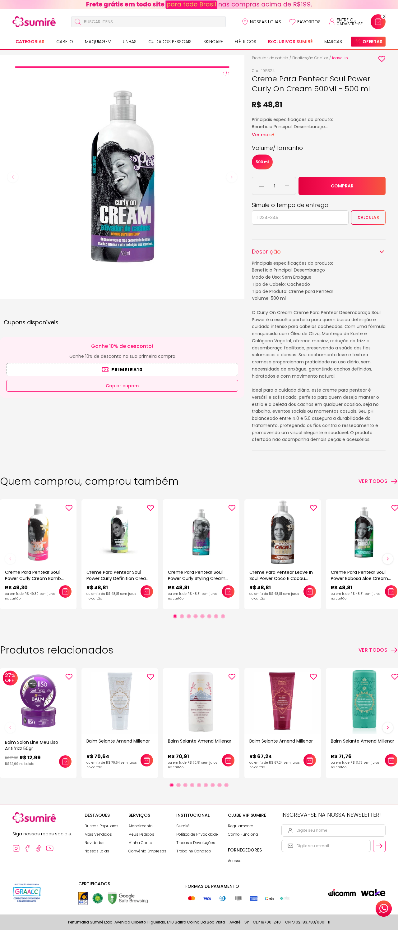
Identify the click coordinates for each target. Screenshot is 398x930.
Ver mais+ (263, 135)
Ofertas (372, 41)
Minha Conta (140, 842)
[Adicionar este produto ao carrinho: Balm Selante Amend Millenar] (147, 760)
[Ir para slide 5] (202, 616)
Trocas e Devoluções (195, 842)
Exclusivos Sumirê (290, 41)
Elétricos (245, 41)
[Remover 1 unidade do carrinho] (261, 185)
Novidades (94, 842)
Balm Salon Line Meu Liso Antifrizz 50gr (31, 745)
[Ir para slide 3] (189, 616)
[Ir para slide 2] (182, 616)
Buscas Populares (101, 826)
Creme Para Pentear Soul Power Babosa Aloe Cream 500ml (359, 578)
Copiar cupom (122, 386)
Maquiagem (98, 41)
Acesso (235, 860)
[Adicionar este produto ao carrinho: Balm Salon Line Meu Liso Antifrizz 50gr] (65, 761)
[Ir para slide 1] (175, 616)
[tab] (122, 67)
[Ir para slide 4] (195, 616)
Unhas (130, 41)
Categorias (30, 41)
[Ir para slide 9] (226, 785)
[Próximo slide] (387, 559)
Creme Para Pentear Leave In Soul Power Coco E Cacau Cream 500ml (281, 578)
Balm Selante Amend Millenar (118, 741)
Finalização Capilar (310, 58)
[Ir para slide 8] (223, 616)
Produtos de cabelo (270, 58)
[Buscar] (77, 21)
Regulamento (240, 826)
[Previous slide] (12, 177)
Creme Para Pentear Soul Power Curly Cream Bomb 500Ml (33, 578)
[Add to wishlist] (382, 59)
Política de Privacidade (197, 834)
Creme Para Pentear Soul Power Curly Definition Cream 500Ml (118, 578)
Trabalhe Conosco (193, 851)
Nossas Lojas (265, 22)
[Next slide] (231, 177)
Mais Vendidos (98, 834)
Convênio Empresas (147, 851)
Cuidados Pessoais (170, 41)
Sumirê (183, 826)
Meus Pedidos (141, 834)
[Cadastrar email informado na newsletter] (379, 846)
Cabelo (64, 41)
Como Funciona (243, 834)
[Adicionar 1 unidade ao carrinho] (287, 186)
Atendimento (140, 826)
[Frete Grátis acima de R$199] (199, 4)
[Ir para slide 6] (209, 616)
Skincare (213, 41)
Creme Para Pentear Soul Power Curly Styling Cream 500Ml (196, 578)
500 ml (262, 161)
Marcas (333, 41)
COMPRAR (342, 186)
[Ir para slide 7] (216, 616)
